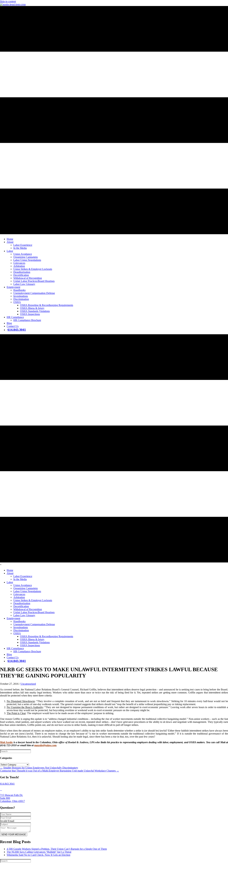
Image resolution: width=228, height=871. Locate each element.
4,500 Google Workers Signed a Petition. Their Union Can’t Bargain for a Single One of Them (57, 848)
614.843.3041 (7, 783)
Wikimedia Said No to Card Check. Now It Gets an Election (38, 854)
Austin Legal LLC (108, 867)
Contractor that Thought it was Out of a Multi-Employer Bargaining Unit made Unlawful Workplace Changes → (59, 770)
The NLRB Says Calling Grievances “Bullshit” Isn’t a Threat (39, 851)
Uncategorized (28, 683)
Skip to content (8, 1)
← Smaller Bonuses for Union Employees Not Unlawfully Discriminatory (39, 767)
